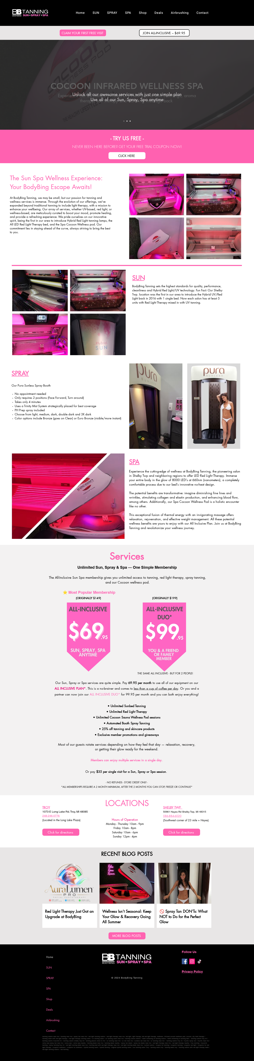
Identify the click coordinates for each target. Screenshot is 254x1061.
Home (49, 957)
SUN (49, 967)
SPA (48, 988)
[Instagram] (192, 961)
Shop (49, 999)
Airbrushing (52, 1020)
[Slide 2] (127, 121)
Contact (50, 1031)
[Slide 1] (123, 121)
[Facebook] (184, 961)
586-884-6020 (172, 816)
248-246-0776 (51, 815)
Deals (49, 1009)
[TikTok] (199, 961)
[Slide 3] (130, 121)
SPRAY (50, 978)
